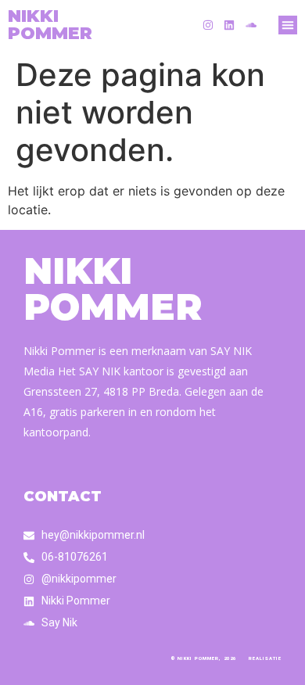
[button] (287, 25)
